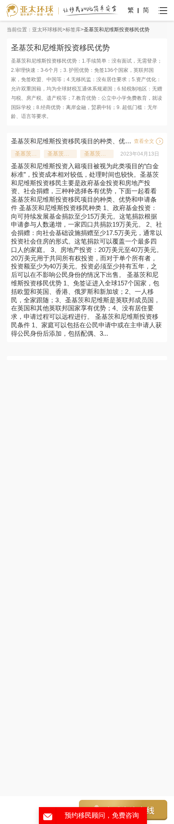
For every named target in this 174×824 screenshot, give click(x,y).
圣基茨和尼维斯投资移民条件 (99, 154)
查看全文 (144, 141)
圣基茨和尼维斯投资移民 (27, 154)
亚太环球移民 (47, 30)
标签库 (73, 30)
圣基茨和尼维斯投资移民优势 (62, 154)
